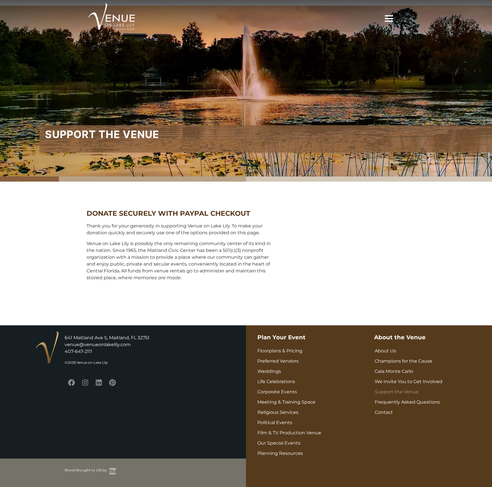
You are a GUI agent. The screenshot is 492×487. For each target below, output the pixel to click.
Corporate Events (277, 391)
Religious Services (277, 412)
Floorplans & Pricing (279, 351)
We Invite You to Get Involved (408, 381)
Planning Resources (280, 453)
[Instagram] (85, 382)
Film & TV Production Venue (289, 432)
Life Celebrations (276, 381)
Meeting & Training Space (286, 402)
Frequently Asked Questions (407, 402)
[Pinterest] (112, 382)
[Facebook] (71, 382)
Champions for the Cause (403, 361)
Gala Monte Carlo (394, 371)
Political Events (274, 422)
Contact (384, 412)
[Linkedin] (99, 382)
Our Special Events (278, 443)
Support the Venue (397, 391)
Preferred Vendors (278, 361)
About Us (385, 351)
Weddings (269, 371)
